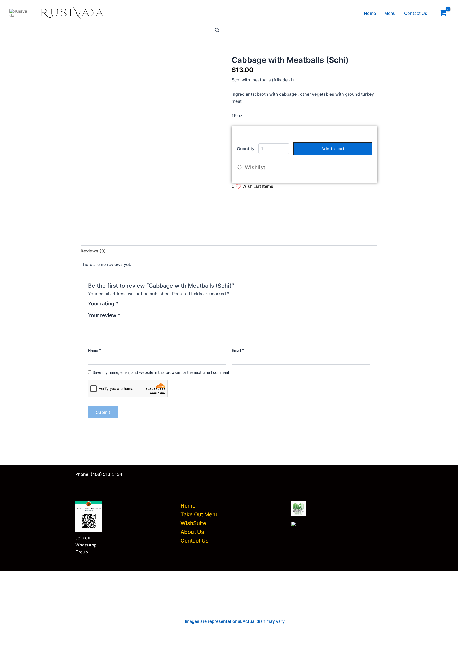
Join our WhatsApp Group (86, 544)
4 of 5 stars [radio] (141, 305)
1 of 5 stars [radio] (123, 305)
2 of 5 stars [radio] (129, 305)
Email (238, 350)
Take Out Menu (199, 514)
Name (94, 350)
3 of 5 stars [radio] (135, 305)
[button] (217, 30)
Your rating (103, 304)
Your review (104, 315)
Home (370, 13)
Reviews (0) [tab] (93, 251)
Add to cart (333, 148)
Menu (390, 13)
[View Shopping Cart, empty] (443, 13)
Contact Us (415, 13)
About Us (192, 532)
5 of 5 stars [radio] (147, 305)
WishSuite (193, 523)
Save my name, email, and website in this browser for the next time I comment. (161, 372)
